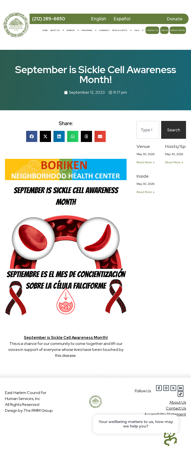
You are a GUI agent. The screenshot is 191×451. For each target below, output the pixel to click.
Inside (143, 176)
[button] (31, 136)
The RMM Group (38, 410)
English (98, 18)
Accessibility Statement (165, 414)
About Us (55, 30)
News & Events (119, 30)
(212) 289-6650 (48, 19)
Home (45, 30)
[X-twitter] (173, 388)
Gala (136, 30)
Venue (143, 146)
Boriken (71, 30)
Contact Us (152, 30)
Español (122, 18)
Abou (177, 402)
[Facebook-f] (159, 388)
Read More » (145, 162)
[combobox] (148, 130)
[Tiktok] (181, 394)
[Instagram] (166, 388)
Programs (87, 30)
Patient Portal (177, 30)
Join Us (164, 30)
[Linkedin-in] (181, 388)
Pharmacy (104, 30)
